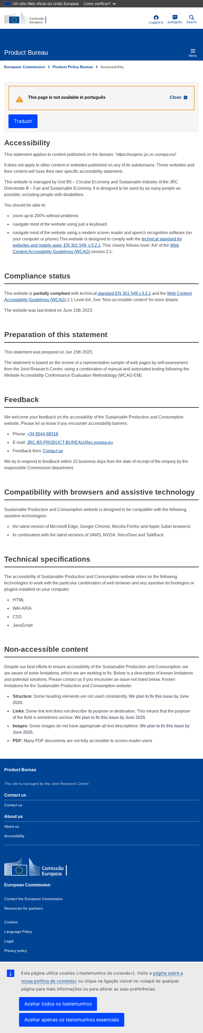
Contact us (53, 451)
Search (191, 22)
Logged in (156, 22)
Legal (8, 941)
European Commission (24, 67)
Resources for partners (23, 908)
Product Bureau (20, 769)
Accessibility (14, 836)
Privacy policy (15, 950)
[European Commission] (42, 868)
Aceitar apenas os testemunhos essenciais (71, 1019)
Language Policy (18, 931)
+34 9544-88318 (42, 434)
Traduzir (23, 121)
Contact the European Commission (33, 899)
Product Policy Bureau (73, 67)
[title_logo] (30, 18)
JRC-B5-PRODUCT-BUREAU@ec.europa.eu (70, 442)
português (175, 20)
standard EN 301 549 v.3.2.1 (124, 293)
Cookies (11, 922)
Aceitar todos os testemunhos (58, 1004)
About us (11, 826)
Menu (193, 56)
